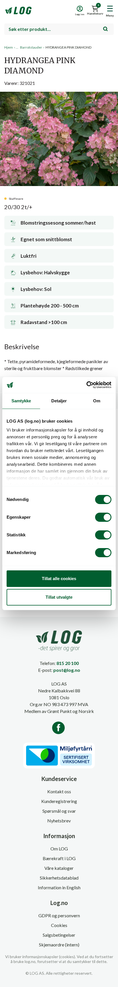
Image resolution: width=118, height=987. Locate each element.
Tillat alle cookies (59, 578)
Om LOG (59, 848)
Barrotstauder (31, 47)
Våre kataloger (59, 868)
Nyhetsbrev (59, 820)
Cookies (59, 925)
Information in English (59, 887)
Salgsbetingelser (59, 935)
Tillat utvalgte (59, 597)
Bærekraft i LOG (59, 858)
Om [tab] (96, 400)
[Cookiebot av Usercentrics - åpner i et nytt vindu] (86, 385)
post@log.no (66, 670)
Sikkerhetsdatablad (59, 877)
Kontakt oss (59, 791)
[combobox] (59, 29)
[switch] (103, 517)
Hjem (8, 47)
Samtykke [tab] (21, 400)
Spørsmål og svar (59, 811)
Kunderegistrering (59, 801)
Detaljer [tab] (59, 400)
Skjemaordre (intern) (59, 944)
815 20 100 (67, 663)
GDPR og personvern (59, 915)
